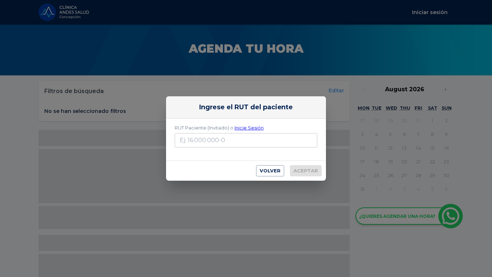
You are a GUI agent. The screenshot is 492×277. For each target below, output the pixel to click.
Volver (270, 170)
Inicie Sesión (249, 128)
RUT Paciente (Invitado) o (219, 128)
